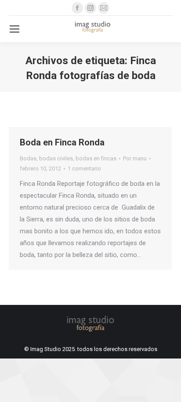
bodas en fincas (96, 158)
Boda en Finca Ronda (62, 142)
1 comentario (84, 168)
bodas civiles (56, 158)
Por (135, 158)
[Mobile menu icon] (14, 29)
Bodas (28, 158)
